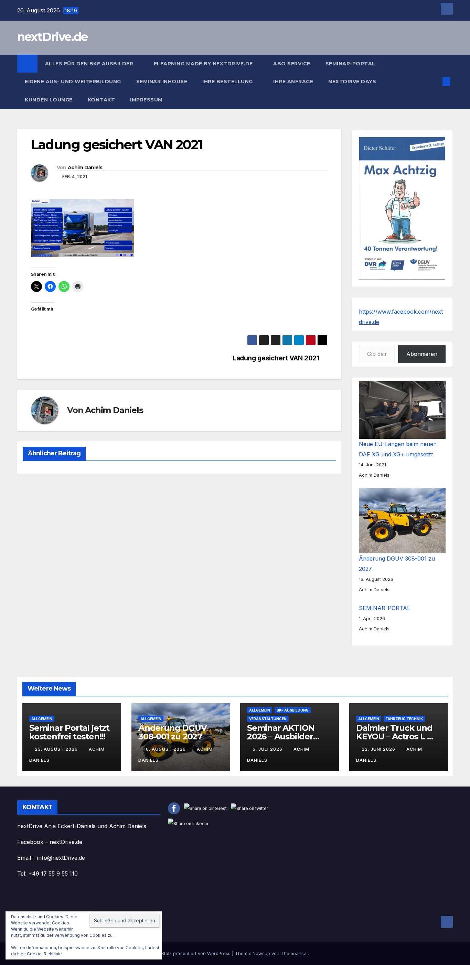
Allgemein (41, 719)
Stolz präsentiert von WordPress (196, 953)
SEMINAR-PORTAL (350, 64)
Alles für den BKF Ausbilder (90, 64)
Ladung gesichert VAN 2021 (276, 358)
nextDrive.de (52, 37)
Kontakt (101, 100)
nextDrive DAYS (353, 81)
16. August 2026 (165, 749)
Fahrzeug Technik (404, 719)
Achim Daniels (85, 167)
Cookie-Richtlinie (44, 953)
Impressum (147, 100)
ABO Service (291, 64)
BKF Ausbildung (293, 710)
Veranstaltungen (268, 719)
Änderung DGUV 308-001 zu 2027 (172, 732)
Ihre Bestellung (228, 81)
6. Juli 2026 (268, 749)
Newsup (261, 953)
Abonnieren (421, 353)
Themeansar (294, 953)
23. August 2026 (57, 749)
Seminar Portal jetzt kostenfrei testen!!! (69, 732)
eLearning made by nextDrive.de (204, 64)
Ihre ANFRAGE (293, 81)
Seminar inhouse (162, 81)
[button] (435, 81)
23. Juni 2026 (379, 749)
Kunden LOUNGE (49, 100)
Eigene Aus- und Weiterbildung (73, 81)
